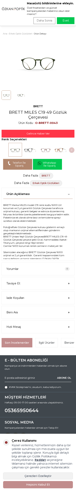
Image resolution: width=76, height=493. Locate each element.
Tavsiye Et (13, 283)
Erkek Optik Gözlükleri (20, 33)
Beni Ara (12, 312)
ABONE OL (64, 377)
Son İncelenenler (17, 342)
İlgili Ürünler (47, 342)
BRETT (38, 106)
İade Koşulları (15, 298)
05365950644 (22, 410)
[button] (71, 150)
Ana (5, 33)
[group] (38, 61)
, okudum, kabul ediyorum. (35, 387)
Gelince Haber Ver (38, 133)
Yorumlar (37, 269)
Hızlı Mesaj (13, 327)
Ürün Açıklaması (18, 194)
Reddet (40, 460)
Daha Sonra (44, 20)
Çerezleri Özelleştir (38, 476)
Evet (66, 20)
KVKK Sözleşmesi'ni (20, 387)
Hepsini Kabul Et (38, 484)
